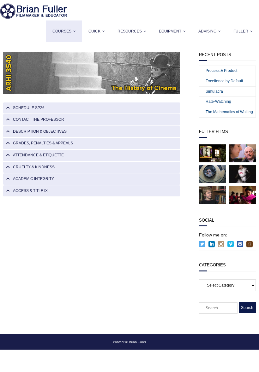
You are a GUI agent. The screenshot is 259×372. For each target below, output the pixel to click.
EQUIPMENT (170, 31)
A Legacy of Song (242, 153)
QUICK (94, 31)
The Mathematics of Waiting (229, 112)
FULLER (240, 31)
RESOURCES (129, 31)
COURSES (61, 31)
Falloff (242, 174)
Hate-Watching (218, 101)
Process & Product (221, 70)
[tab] (91, 108)
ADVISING (207, 31)
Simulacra (214, 91)
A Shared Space (212, 195)
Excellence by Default (224, 81)
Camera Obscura (212, 174)
